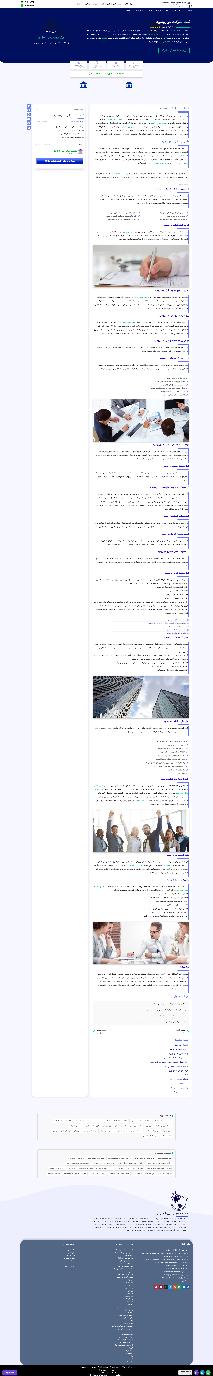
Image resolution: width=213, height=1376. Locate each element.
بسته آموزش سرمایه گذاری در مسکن (81, 1168)
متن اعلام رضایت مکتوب (104, 1168)
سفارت (130, 1312)
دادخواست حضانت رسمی (96, 1158)
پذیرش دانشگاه (127, 1299)
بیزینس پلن (128, 232)
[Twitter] (170, 1287)
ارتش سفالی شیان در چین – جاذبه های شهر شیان (169, 1062)
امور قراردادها (105, 4)
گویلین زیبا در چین (181, 1075)
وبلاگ (131, 1359)
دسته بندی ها (70, 1266)
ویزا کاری (130, 1293)
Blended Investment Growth (119, 1173)
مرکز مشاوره (128, 4)
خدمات (79, 4)
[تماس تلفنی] (196, 1372)
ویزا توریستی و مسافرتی (125, 1274)
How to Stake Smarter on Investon (159, 1168)
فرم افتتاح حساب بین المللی (123, 1345)
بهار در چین (183, 1083)
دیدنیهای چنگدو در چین (179, 1049)
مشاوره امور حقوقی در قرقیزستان (131, 1126)
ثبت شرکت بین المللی (159, 123)
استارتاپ (130, 1304)
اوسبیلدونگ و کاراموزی (125, 1329)
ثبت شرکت (182, 115)
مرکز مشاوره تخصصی (126, 1337)
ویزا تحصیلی (129, 1296)
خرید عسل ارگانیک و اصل (75, 1158)
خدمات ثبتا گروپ (157, 10)
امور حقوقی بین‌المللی (165, 1158)
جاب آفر (130, 1321)
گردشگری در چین (181, 1045)
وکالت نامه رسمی (128, 322)
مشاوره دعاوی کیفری (165, 1173)
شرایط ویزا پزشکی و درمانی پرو (141, 1121)
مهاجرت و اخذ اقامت (126, 1280)
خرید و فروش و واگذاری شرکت (122, 1326)
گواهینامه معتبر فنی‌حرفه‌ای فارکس (78, 1163)
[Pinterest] (161, 1287)
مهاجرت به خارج (116, 119)
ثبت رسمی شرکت (140, 297)
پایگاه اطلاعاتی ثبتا (166, 41)
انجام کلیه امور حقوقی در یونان (117, 1121)
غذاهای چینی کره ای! (180, 1092)
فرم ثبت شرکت (127, 1348)
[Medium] (179, 1287)
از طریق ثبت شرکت (160, 163)
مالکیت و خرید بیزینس (125, 1307)
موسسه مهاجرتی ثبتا (153, 34)
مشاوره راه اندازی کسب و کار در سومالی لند (89, 1121)
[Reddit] (175, 1287)
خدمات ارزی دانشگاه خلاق (62, 1121)
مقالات (104, 38)
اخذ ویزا (130, 1272)
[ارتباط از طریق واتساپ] (208, 1372)
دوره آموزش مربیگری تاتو (98, 1173)
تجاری (171, 347)
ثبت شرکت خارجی (141, 800)
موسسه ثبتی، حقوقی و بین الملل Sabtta (178, 10)
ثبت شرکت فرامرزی (136, 865)
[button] (141, 1004)
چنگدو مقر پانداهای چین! (178, 1053)
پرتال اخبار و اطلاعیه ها (125, 1356)
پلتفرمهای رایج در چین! (179, 1088)
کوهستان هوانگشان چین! (178, 1070)
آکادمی (131, 1331)
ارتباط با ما (129, 1353)
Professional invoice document (75, 1173)
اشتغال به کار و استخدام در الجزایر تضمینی (157, 1136)
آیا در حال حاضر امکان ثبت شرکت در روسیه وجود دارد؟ (166, 1010)
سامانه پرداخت (128, 1350)
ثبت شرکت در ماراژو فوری (163, 1121)
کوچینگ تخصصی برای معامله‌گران (144, 1173)
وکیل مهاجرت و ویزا (126, 1283)
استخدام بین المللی (126, 1261)
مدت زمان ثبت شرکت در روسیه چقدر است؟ (169, 1004)
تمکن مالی (166, 865)
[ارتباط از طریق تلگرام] (202, 1372)
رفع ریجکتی (129, 1310)
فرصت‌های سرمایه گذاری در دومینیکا (113, 1131)
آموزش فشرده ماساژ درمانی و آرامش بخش (129, 1168)
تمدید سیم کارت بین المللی (124, 1342)
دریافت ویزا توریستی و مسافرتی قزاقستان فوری (101, 1126)
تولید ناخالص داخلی (117, 173)
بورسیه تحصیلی (128, 1255)
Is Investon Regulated (57, 1168)
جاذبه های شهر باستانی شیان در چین (174, 1058)
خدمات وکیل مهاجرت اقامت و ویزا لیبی (159, 1126)
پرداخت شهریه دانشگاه (125, 1258)
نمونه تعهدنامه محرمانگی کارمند (118, 1158)
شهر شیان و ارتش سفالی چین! (176, 1066)
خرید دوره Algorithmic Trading (103, 1163)
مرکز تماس (117, 4)
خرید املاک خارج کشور (125, 1266)
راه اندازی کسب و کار (176, 156)
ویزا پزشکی (129, 1288)
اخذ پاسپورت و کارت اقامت (124, 1253)
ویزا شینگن (129, 1291)
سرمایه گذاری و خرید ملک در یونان (85, 1131)
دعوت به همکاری (91, 4)
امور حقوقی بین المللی (125, 1264)
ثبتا (173, 30)
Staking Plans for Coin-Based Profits (130, 1163)
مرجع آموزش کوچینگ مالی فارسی (143, 1158)
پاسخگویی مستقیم (185, 1374)
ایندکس (130, 1361)
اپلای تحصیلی (128, 1318)
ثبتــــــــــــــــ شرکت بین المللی (141, 10)
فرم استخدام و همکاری (125, 1340)
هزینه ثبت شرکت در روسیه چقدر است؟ (171, 1016)
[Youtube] (156, 1287)
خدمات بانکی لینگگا (135, 1131)
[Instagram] (166, 1287)
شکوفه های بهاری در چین (178, 1079)
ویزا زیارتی (129, 1302)
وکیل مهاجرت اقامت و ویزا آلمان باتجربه (158, 1131)
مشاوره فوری (9, 1372)
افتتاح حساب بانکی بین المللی (123, 1269)
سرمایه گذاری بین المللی (125, 1277)
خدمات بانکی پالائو (76, 1126)
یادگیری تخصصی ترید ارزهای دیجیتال (159, 1163)
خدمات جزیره (128, 1323)
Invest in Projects (54, 1173)
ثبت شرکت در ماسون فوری (62, 1131)
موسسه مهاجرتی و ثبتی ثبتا (131, 127)
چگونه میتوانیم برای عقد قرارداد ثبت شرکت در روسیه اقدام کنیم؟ (161, 1022)
